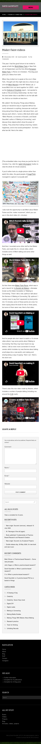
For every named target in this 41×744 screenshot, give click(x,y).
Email (6, 476)
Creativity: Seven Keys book (16, 600)
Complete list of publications (13, 680)
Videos (4, 717)
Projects (4, 719)
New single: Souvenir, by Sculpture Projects (20, 541)
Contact (4, 658)
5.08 (11, 394)
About (4, 651)
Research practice (12, 621)
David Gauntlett (22, 57)
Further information (10, 677)
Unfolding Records (12, 628)
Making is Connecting (15, 14)
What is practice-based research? (25, 565)
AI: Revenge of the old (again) (15, 531)
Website (7, 484)
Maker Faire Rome (21, 285)
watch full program (25, 164)
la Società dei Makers (21, 288)
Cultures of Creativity (14, 90)
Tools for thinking (12, 625)
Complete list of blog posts (12, 682)
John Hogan (8, 565)
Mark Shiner (8, 559)
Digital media (11, 607)
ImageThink (31, 174)
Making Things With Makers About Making (20, 618)
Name (7, 467)
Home (4, 14)
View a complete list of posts (13, 515)
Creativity (10, 596)
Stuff (3, 656)
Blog (3, 654)
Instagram (5, 661)
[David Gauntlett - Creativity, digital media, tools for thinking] (10, 6)
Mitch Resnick (13, 85)
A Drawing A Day (12, 593)
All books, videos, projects (10, 723)
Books (4, 714)
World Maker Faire (21, 66)
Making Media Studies (14, 614)
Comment (7, 447)
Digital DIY (10, 603)
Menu (31, 7)
